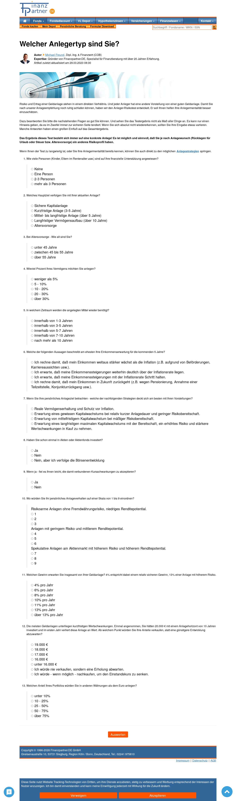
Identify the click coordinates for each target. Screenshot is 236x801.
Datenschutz (200, 760)
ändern (165, 786)
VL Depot (84, 21)
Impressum (183, 760)
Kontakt (206, 21)
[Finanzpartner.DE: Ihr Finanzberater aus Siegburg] (37, 8)
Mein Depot (49, 26)
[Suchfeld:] (181, 27)
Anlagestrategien (188, 151)
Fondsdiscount (60, 21)
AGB (213, 760)
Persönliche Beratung (73, 26)
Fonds (37, 21)
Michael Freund (54, 55)
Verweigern (78, 795)
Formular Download (102, 26)
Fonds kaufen (30, 26)
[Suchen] (214, 27)
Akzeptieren (157, 795)
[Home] (25, 20)
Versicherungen (142, 21)
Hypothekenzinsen (111, 21)
